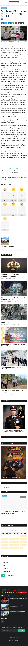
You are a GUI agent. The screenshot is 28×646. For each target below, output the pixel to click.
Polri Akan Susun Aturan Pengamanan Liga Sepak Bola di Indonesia (14, 171)
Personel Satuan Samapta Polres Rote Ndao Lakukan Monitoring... (12, 368)
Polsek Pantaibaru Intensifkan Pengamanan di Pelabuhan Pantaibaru (13, 298)
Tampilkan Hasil (10, 575)
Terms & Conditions (13, 640)
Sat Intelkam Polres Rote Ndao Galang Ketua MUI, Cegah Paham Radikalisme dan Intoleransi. (14, 178)
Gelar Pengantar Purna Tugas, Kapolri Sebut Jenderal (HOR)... (13, 512)
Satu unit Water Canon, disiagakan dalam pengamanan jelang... (18, 605)
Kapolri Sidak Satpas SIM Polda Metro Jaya (17, 612)
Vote (3, 575)
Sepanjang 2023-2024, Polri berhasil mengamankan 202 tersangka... (10, 275)
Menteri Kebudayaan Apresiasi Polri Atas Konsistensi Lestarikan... (18, 599)
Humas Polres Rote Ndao (9, 18)
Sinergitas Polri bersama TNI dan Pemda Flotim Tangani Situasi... (13, 321)
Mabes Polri (4, 8)
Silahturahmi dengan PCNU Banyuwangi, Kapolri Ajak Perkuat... (13, 345)
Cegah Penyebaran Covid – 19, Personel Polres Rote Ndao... (13, 391)
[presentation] (21, 497)
